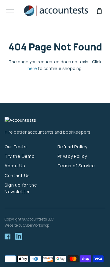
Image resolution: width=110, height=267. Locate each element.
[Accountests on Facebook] (8, 236)
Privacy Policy (72, 156)
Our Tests (16, 147)
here (32, 68)
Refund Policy (72, 147)
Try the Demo (20, 156)
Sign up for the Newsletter (21, 188)
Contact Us (17, 175)
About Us (15, 166)
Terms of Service (76, 166)
